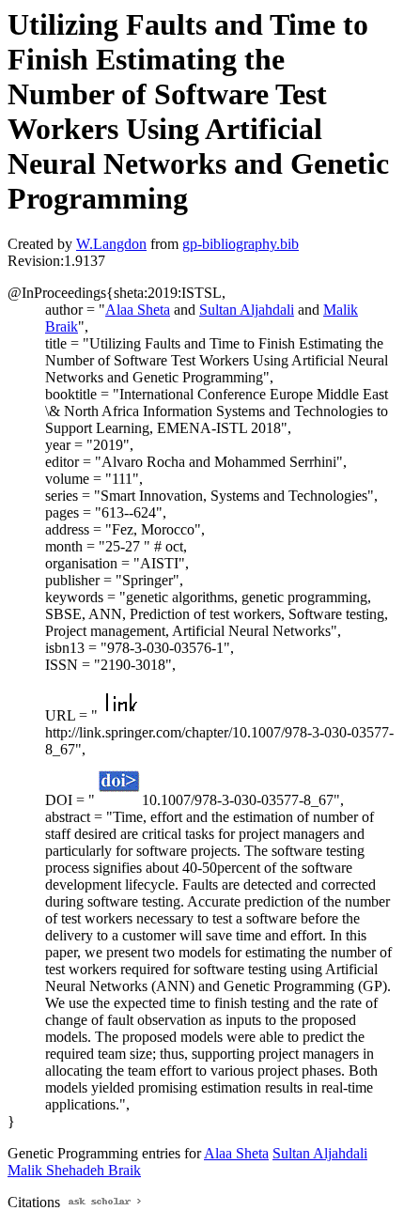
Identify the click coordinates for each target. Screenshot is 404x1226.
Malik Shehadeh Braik (74, 1170)
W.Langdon (111, 244)
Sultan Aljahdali (246, 310)
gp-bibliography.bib (240, 244)
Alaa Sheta (137, 310)
